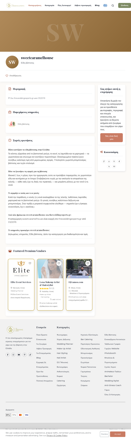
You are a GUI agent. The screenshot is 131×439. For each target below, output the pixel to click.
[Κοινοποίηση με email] (114, 166)
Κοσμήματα (85, 381)
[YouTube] (19, 355)
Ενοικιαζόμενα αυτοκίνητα (115, 339)
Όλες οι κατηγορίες (112, 394)
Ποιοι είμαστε (41, 335)
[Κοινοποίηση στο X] (109, 166)
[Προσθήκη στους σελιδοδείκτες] (29, 263)
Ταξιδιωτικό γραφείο (112, 344)
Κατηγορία (49, 5)
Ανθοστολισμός (63, 371)
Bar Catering (86, 339)
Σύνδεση (124, 5)
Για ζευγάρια (41, 344)
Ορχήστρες (61, 385)
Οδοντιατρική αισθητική (90, 348)
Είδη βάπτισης (110, 335)
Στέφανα (84, 385)
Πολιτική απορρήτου (44, 381)
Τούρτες (84, 376)
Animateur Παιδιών (113, 371)
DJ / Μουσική (73, 291)
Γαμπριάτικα (86, 371)
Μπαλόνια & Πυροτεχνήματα (79, 293)
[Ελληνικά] (105, 5)
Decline (104, 434)
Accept (117, 434)
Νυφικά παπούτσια (88, 367)
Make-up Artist (45, 294)
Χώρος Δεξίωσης (63, 339)
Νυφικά (60, 376)
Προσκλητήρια (86, 358)
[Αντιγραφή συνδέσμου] (104, 161)
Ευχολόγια (85, 362)
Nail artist (61, 358)
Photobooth (110, 353)
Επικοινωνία (41, 339)
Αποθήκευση (15, 75)
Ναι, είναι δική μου (111, 137)
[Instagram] (13, 355)
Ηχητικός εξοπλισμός (89, 335)
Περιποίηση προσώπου (90, 344)
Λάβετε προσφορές (83, 5)
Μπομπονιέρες (87, 353)
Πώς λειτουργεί (64, 5)
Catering (61, 381)
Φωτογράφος (62, 335)
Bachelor (109, 376)
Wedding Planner (17, 291)
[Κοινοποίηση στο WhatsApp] (109, 161)
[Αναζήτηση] (112, 5)
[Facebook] (8, 355)
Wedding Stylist (112, 381)
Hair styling (45, 297)
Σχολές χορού (110, 367)
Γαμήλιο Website (112, 348)
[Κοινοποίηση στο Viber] (114, 161)
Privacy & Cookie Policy (57, 435)
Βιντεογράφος (62, 367)
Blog (97, 5)
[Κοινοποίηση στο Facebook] (119, 161)
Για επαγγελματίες (43, 353)
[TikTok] (30, 355)
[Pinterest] (25, 355)
